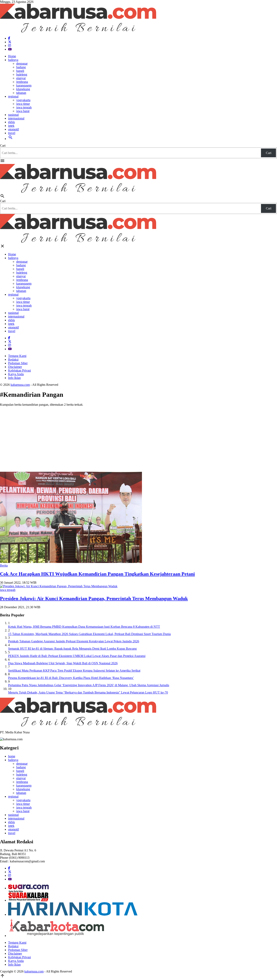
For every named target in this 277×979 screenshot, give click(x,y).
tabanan (21, 92)
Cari (2, 145)
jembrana (22, 81)
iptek (11, 125)
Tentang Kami (17, 356)
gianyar (21, 78)
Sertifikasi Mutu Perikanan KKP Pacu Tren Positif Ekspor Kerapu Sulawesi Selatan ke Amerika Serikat (74, 670)
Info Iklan (14, 377)
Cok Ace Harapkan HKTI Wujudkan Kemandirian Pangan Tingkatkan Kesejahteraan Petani (97, 574)
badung (21, 67)
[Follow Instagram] (9, 45)
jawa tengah (24, 107)
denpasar (22, 63)
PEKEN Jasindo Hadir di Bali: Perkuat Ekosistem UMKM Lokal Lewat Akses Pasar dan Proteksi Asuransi (76, 656)
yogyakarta (23, 100)
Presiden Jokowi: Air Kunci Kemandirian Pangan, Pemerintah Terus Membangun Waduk (94, 598)
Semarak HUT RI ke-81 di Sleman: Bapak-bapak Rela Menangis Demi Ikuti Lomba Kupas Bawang (72, 648)
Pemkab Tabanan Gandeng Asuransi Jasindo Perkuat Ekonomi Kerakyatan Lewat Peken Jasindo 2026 (73, 641)
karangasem (23, 85)
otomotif (13, 129)
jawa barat (22, 111)
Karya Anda (16, 374)
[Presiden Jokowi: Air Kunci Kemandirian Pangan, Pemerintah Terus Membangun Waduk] (58, 586)
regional (13, 96)
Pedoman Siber (18, 363)
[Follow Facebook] (9, 38)
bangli (20, 71)
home (11, 756)
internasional (16, 118)
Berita (4, 565)
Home (12, 56)
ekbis (11, 122)
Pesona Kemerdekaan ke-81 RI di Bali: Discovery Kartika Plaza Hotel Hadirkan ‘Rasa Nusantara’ (71, 678)
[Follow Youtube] (10, 49)
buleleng (21, 74)
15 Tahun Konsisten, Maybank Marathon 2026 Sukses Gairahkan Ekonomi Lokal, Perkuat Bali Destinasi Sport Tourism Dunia (89, 634)
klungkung (23, 89)
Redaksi (13, 359)
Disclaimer (15, 367)
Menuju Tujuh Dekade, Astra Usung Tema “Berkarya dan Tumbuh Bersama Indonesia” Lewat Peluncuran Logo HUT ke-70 (88, 692)
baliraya (13, 60)
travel (11, 133)
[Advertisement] (138, 438)
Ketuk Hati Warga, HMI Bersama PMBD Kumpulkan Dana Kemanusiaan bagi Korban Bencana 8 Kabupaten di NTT (84, 626)
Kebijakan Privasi (19, 370)
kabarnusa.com (20, 384)
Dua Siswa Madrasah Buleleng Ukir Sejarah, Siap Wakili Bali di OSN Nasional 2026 (63, 663)
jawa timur (23, 103)
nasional (13, 114)
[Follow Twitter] (9, 42)
